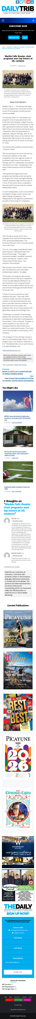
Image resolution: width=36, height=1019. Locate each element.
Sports (10, 997)
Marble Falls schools (20, 365)
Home (3, 47)
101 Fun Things (18, 1000)
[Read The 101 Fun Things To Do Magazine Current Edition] (18, 670)
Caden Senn (15, 458)
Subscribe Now (14, 37)
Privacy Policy (18, 1005)
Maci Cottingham (16, 491)
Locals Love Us (9, 1000)
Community (9, 47)
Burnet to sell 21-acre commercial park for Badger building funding (16, 371)
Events (30, 997)
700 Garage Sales (8, 989)
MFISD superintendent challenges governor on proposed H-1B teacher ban (17, 418)
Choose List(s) (18, 927)
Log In (25, 37)
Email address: (18, 958)
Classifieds (24, 997)
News (5, 997)
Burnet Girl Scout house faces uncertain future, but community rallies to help (16, 453)
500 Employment (8, 987)
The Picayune (27, 1000)
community (9, 365)
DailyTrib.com (22, 65)
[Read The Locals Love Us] (18, 712)
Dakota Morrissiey (17, 422)
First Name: (18, 938)
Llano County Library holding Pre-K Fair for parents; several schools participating (18, 378)
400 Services (6, 984)
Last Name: (18, 948)
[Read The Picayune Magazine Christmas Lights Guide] (18, 808)
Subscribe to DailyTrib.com (18, 1009)
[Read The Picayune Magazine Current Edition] (18, 629)
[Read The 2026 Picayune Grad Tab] (18, 757)
